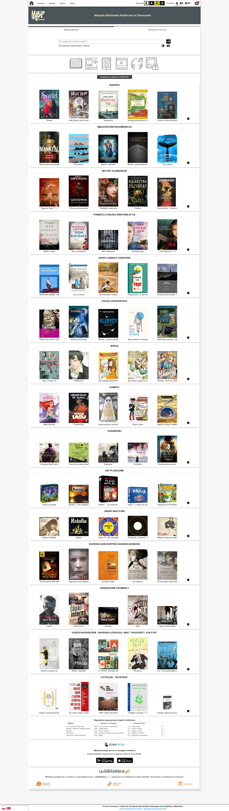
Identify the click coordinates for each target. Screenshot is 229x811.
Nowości (41, 3)
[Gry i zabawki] (153, 70)
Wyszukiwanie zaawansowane (70, 46)
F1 (181, 3)
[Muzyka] (137, 70)
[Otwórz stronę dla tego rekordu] (50, 104)
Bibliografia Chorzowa (157, 30)
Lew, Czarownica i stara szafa (75, 726)
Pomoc (62, 3)
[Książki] (76, 70)
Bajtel (100, 735)
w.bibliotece (101, 777)
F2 (187, 3)
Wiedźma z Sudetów (138, 733)
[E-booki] (107, 70)
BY (162, 3)
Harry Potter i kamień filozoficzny (76, 735)
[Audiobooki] (92, 70)
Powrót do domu (104, 731)
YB (156, 3)
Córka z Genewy (137, 728)
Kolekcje (86, 46)
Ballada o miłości (137, 731)
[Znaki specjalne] (168, 45)
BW (151, 3)
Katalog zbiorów (71, 30)
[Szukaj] (168, 41)
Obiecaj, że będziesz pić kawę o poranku (111, 733)
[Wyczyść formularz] (163, 45)
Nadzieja (68, 731)
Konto (72, 3)
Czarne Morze (136, 726)
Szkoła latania (103, 728)
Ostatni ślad (69, 733)
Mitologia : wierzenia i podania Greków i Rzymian (81, 728)
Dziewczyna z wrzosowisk (139, 735)
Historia (52, 3)
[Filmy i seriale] (122, 70)
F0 (177, 3)
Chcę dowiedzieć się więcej (130, 809)
